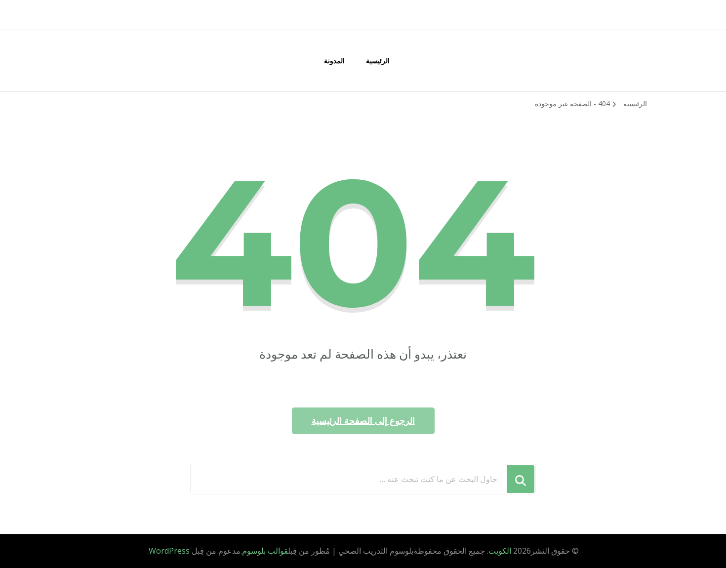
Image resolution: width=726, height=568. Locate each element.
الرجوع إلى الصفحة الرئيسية (363, 420)
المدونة (334, 60)
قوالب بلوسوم (265, 550)
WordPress (169, 550)
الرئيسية (378, 60)
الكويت (499, 550)
